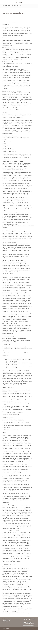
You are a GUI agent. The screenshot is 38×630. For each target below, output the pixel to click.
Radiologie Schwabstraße (28, 625)
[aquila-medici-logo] (19, 2)
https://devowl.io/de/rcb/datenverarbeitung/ (12, 481)
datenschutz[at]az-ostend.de (15, 341)
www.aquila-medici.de (11, 151)
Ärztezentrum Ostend (27, 622)
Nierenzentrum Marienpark (28, 623)
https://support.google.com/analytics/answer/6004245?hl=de (15, 613)
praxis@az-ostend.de (9, 150)
